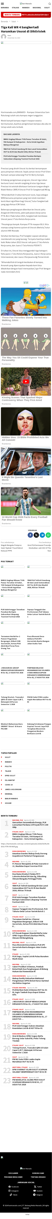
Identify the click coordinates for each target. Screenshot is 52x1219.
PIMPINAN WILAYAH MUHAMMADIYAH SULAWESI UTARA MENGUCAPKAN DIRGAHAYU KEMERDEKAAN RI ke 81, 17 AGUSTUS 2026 (38, 673)
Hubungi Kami (38, 1173)
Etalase (15, 832)
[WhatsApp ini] (48, 535)
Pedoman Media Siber (13, 1177)
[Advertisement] (26, 1117)
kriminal (9, 794)
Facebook (15, 1187)
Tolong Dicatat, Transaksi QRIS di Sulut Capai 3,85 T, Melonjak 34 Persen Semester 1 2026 (12, 700)
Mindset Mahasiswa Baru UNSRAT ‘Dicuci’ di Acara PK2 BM (12, 726)
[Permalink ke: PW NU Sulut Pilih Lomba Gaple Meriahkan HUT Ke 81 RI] (39, 688)
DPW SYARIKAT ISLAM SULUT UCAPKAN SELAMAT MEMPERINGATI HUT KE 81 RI (29, 1070)
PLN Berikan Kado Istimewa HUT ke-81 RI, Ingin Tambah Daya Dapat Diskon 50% (29, 992)
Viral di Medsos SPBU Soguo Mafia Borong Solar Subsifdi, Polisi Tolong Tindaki (28, 1038)
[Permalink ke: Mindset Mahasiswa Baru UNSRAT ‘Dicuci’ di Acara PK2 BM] (13, 715)
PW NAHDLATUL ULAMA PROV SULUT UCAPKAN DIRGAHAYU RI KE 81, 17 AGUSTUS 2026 (28, 1082)
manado (8, 762)
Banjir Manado (11, 798)
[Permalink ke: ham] (3, 36)
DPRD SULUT (10, 775)
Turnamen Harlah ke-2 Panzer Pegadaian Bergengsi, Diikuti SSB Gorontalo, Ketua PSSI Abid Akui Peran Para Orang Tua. (11, 642)
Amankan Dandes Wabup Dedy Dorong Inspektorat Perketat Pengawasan (29, 854)
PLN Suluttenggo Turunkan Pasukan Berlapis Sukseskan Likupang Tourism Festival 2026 (13, 613)
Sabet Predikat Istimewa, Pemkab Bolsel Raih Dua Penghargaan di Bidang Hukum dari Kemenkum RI (30, 969)
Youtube (39, 1191)
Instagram (15, 1191)
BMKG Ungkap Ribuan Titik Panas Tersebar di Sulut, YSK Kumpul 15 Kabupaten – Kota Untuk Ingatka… (28, 836)
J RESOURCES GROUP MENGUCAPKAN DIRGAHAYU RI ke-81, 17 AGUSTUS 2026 (12, 670)
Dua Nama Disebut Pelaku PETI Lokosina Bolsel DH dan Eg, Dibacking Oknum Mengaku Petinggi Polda (29, 876)
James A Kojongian (13, 789)
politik (8, 766)
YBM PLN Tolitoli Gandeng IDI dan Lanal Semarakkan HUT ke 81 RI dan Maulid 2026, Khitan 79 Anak (38, 584)
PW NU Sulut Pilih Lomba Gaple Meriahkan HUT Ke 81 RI (39, 699)
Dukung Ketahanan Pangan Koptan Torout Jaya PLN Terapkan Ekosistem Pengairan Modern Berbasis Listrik (39, 729)
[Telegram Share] (42, 535)
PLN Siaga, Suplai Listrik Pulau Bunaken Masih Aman (30, 957)
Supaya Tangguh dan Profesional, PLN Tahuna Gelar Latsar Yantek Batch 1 (38, 613)
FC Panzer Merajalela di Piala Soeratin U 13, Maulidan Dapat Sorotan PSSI (30, 865)
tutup (27, 1214)
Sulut (21, 832)
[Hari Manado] (26, 3)
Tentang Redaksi (38, 1177)
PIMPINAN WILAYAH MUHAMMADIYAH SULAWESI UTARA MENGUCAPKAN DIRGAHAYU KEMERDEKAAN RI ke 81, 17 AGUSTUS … (29, 1015)
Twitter (39, 1187)
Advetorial (16, 1067)
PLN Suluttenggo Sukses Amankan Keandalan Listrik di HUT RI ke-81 (28, 1027)
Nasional (15, 820)
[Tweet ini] (36, 535)
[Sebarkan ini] (30, 535)
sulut (8, 757)
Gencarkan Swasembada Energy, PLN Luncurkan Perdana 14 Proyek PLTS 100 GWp (30, 824)
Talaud (8, 771)
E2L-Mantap (10, 780)
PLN (21, 820)
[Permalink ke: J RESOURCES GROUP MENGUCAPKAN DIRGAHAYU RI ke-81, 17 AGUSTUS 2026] (13, 659)
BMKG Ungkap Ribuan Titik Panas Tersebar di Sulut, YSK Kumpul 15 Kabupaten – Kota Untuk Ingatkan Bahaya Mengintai (25, 142)
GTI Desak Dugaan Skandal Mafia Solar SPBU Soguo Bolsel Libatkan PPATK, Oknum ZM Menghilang (29, 935)
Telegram (39, 1195)
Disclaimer (13, 1173)
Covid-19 (9, 785)
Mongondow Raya (19, 851)
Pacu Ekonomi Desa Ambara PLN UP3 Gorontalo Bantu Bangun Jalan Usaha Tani (38, 640)
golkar (8, 803)
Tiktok (15, 1195)
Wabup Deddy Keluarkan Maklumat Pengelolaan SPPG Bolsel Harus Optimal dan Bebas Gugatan (30, 980)
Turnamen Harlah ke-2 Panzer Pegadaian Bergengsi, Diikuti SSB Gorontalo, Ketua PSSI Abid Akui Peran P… (30, 923)
